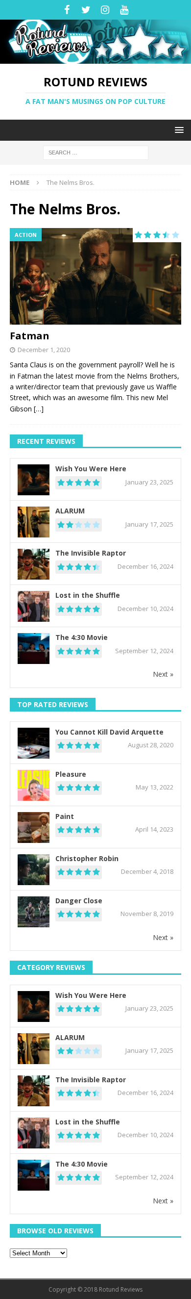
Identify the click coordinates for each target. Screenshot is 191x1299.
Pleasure (70, 774)
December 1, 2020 (44, 349)
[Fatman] (95, 276)
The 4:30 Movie (81, 637)
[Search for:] (95, 151)
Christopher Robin (87, 858)
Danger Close (78, 900)
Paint (64, 816)
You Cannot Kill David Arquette (109, 732)
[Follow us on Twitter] (86, 10)
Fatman (29, 335)
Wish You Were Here (90, 468)
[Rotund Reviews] (95, 58)
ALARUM (70, 510)
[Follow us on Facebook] (66, 10)
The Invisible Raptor (90, 553)
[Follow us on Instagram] (105, 10)
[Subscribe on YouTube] (124, 10)
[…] (39, 408)
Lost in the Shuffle (87, 595)
